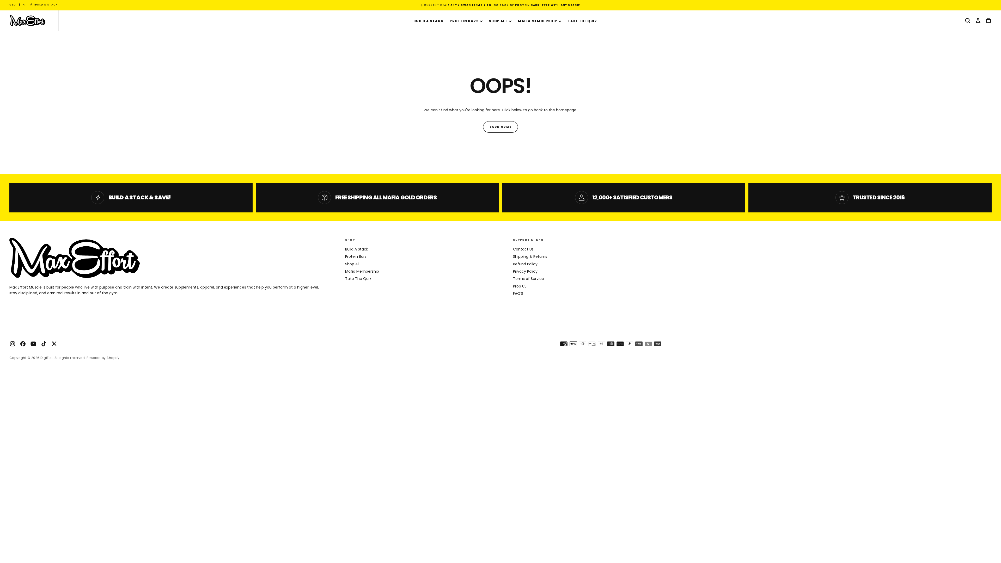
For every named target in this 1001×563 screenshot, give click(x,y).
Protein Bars (464, 21)
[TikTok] (44, 344)
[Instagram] (12, 344)
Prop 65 (520, 286)
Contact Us (523, 249)
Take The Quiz (582, 21)
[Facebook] (23, 344)
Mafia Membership (537, 21)
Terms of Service (528, 278)
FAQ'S (518, 293)
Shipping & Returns (530, 256)
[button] (968, 20)
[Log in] (978, 20)
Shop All (498, 21)
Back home (500, 127)
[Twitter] (54, 344)
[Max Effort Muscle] (74, 257)
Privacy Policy (525, 271)
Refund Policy (525, 264)
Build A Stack (428, 21)
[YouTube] (33, 344)
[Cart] (988, 20)
